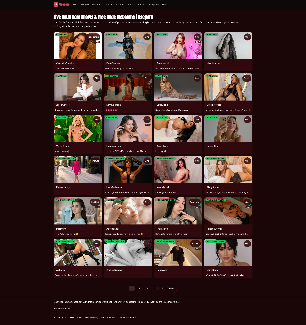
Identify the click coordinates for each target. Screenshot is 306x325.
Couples (120, 4)
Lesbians (109, 4)
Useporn (62, 4)
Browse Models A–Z (63, 308)
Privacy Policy (91, 317)
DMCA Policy (76, 317)
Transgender (153, 4)
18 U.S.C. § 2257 (61, 317)
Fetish (141, 4)
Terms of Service (108, 317)
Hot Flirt (85, 4)
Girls (75, 4)
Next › (172, 288)
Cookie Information (128, 317)
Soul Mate (97, 4)
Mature (131, 4)
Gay (164, 4)
